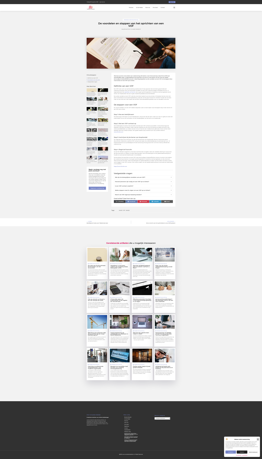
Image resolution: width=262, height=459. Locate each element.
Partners (131, 7)
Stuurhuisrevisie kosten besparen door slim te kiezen (102, 94)
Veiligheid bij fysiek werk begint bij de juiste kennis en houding (164, 367)
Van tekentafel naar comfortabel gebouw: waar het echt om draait (103, 134)
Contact (163, 7)
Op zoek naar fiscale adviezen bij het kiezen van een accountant (91, 94)
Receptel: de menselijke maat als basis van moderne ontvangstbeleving (119, 367)
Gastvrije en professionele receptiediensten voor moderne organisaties (95, 367)
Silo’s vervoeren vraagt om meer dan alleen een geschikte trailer (103, 161)
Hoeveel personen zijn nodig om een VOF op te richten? (143, 181)
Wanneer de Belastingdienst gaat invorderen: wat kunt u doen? (141, 267)
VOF (124, 210)
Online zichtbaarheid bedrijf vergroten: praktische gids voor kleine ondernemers (130, 440)
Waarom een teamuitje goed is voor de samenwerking (102, 124)
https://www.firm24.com (120, 166)
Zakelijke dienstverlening (131, 19)
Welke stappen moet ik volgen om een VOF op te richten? (143, 190)
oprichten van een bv (130, 92)
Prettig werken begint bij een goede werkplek (141, 367)
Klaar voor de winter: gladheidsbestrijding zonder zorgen (91, 152)
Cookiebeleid (238, 455)
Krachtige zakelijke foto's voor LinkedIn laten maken (103, 152)
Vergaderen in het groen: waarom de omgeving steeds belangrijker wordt (119, 267)
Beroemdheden (127, 417)
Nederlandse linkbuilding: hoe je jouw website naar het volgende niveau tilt (131, 434)
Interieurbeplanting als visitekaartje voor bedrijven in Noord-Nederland (119, 334)
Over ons (147, 7)
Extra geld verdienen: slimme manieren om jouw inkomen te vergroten (131, 437)
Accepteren (230, 452)
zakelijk (128, 210)
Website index (127, 431)
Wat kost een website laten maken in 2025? (141, 333)
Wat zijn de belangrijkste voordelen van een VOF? (143, 177)
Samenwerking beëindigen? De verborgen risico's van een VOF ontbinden (164, 300)
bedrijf (120, 210)
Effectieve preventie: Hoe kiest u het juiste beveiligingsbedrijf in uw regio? (142, 300)
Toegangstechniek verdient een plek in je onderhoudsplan (91, 103)
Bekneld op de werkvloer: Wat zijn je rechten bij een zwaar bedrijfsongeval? (97, 334)
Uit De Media (139, 7)
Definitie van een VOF (93, 78)
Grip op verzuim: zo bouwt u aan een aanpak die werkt (92, 161)
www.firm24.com (118, 132)
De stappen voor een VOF (94, 80)
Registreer (126, 426)
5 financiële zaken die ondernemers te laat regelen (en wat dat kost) (118, 300)
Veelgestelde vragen (92, 81)
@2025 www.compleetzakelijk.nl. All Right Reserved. (131, 454)
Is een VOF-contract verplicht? (143, 186)
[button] (258, 439)
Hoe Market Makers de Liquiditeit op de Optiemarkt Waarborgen (92, 134)
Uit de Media (127, 418)
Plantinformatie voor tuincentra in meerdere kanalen (91, 113)
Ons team (155, 7)
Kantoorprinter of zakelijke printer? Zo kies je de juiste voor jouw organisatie (163, 334)
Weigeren (242, 452)
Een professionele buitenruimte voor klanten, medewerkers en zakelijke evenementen (102, 114)
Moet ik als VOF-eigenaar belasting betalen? (143, 194)
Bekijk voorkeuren (253, 452)
